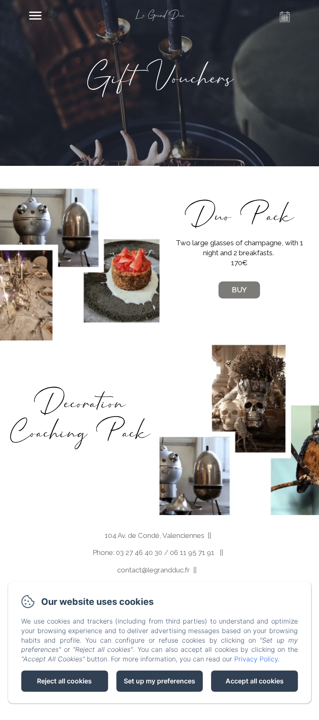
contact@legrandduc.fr (153, 570)
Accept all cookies (255, 681)
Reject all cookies (64, 681)
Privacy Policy (256, 659)
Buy (239, 290)
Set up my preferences (159, 681)
